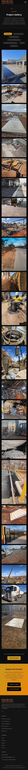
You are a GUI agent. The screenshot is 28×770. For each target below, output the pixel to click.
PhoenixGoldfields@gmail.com (8, 757)
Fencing (22, 42)
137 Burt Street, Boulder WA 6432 (9, 759)
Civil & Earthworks (14, 36)
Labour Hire (4, 731)
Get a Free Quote (14, 658)
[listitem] (14, 66)
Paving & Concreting (6, 718)
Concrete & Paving (18, 33)
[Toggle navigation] (25, 2)
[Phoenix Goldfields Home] (7, 2)
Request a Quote (14, 684)
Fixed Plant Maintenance (7, 728)
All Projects (8, 33)
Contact (3, 747)
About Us (3, 740)
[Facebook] (3, 711)
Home (12, 8)
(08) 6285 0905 (5, 754)
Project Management (6, 723)
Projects (3, 745)
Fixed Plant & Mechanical (14, 39)
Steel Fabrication (5, 726)
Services (3, 743)
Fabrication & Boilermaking (10, 42)
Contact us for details (9, 767)
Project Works (14, 45)
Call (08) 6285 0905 (14, 689)
